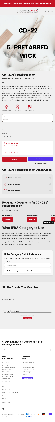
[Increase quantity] (10, 136)
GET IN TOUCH (6, 402)
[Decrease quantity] (4, 136)
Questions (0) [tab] (31, 307)
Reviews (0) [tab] (5, 307)
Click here (34, 3)
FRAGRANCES (6, 389)
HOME (4, 386)
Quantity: (5, 133)
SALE (4, 399)
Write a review (27, 318)
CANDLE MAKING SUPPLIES (10, 392)
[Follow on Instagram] (3, 409)
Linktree (31, 369)
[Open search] (4, 311)
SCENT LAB (6, 396)
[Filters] (8, 311)
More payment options (40, 163)
